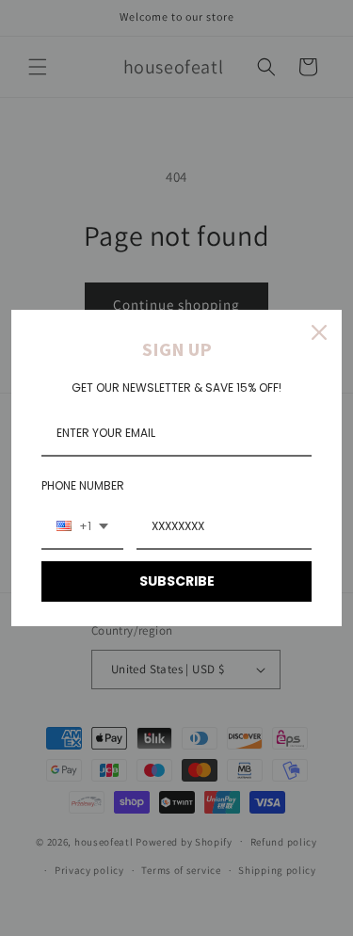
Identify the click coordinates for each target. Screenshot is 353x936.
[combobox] (82, 527)
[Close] (319, 332)
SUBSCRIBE (177, 581)
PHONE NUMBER (82, 485)
